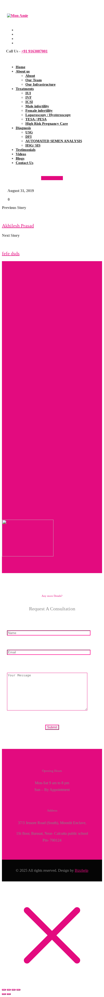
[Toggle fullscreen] (9, 989)
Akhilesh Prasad (18, 225)
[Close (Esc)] (18, 989)
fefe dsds (11, 253)
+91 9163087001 (34, 51)
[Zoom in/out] (4, 989)
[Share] (13, 989)
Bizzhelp (81, 870)
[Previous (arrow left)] (4, 994)
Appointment (52, 178)
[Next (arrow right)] (9, 994)
